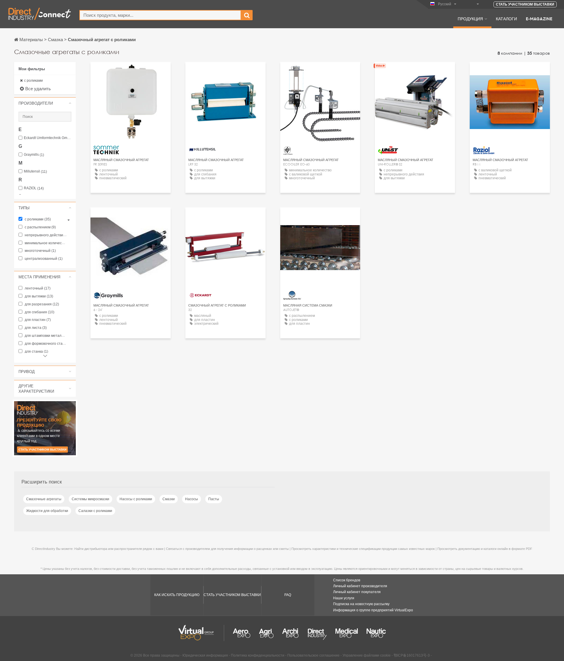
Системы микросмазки (90, 499)
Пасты (213, 499)
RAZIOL (34, 188)
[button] (45, 103)
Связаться (225, 71)
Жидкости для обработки (47, 511)
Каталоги (506, 18)
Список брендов (346, 580)
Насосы (191, 499)
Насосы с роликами (136, 499)
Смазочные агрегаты (43, 499)
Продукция (470, 18)
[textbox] (160, 15)
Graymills (34, 155)
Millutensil (35, 171)
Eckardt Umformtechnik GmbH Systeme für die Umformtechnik (47, 138)
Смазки (168, 499)
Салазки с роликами (95, 511)
